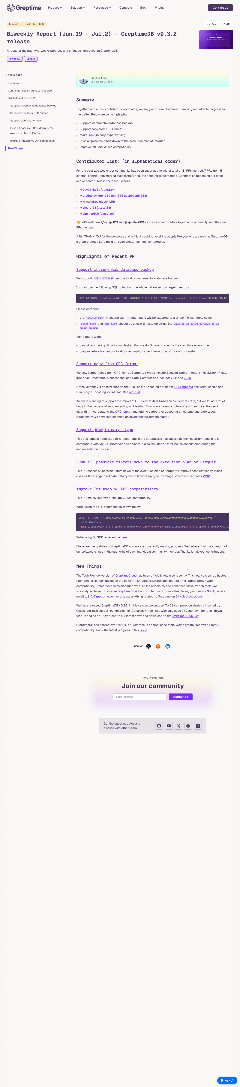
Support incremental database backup (33, 105)
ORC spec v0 (183, 387)
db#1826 (117, 196)
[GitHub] (159, 726)
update (31, 58)
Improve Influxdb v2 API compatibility (33, 140)
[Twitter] (178, 726)
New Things (15, 148)
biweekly (14, 58)
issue (143, 630)
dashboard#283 (135, 196)
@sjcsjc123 (88, 208)
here (124, 537)
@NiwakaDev (89, 202)
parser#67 (107, 214)
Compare (125, 8)
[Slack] (188, 726)
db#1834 (108, 190)
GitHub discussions (189, 596)
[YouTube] (168, 726)
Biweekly (26, 24)
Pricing (160, 8)
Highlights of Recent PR (22, 98)
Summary (14, 83)
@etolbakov (88, 196)
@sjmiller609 (89, 214)
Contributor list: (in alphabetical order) (30, 90)
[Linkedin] (198, 726)
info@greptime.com (102, 596)
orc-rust (134, 392)
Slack (211, 591)
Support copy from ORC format (29, 113)
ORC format (123, 412)
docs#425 (107, 202)
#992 (206, 476)
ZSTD (187, 378)
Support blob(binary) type (25, 120)
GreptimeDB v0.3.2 (185, 616)
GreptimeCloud (126, 575)
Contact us (220, 8)
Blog (143, 8)
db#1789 (104, 196)
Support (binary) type (104, 429)
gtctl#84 (104, 208)
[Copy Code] (223, 300)
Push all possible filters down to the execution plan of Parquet (32, 130)
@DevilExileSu (90, 190)
